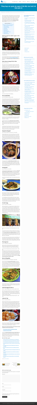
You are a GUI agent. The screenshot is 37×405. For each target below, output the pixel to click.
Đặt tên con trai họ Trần (28, 116)
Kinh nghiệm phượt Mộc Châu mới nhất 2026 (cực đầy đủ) (11, 340)
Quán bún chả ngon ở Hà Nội (7, 330)
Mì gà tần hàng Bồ (6, 27)
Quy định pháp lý (26, 403)
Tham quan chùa (27, 51)
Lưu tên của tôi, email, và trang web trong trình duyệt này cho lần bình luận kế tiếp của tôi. (10, 394)
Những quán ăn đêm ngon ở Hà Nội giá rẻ (8, 24)
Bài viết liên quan (6, 33)
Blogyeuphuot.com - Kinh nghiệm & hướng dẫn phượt (13, 403)
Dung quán (5, 28)
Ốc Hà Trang (5, 29)
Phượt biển (26, 49)
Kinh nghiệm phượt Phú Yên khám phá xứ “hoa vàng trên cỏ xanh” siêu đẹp (30, 39)
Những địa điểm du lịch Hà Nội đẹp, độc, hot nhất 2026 (11, 339)
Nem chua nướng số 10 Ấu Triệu (7, 25)
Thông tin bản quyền (21, 403)
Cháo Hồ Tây (5, 32)
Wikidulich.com (27, 117)
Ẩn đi (10, 23)
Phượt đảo (26, 50)
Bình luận (3, 374)
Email (3, 386)
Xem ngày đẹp (27, 115)
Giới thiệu (29, 403)
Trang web (3, 389)
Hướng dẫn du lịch (27, 112)
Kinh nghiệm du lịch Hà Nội (30, 111)
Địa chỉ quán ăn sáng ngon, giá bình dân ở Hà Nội (10, 329)
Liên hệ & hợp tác (33, 403)
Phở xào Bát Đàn (6, 26)
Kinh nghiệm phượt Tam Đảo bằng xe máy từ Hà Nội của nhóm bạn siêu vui (30, 23)
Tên (3, 383)
